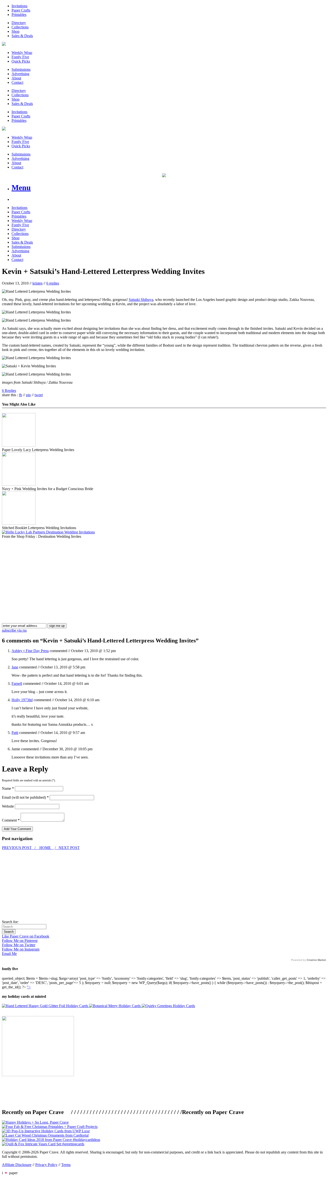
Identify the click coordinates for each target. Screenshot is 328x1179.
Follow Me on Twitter (18, 945)
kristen (37, 283)
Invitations (19, 6)
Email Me (9, 954)
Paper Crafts (21, 10)
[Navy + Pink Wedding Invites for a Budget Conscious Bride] (19, 484)
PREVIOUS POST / (19, 848)
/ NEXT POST (67, 848)
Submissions (21, 69)
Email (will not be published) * (25, 797)
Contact (17, 82)
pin (28, 395)
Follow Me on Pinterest (19, 941)
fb (20, 395)
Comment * (11, 820)
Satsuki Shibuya (141, 300)
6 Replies (9, 391)
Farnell (17, 683)
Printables (19, 15)
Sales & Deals (22, 36)
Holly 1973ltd (22, 700)
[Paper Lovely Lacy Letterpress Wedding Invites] (19, 445)
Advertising (20, 74)
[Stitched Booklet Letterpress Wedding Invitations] (19, 523)
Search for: (10, 922)
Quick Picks (21, 61)
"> (29, 987)
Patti (15, 733)
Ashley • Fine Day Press (30, 651)
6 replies (52, 283)
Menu (21, 187)
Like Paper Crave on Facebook (25, 936)
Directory (19, 23)
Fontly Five (20, 57)
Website (8, 806)
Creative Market (316, 960)
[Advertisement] (42, 572)
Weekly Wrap (22, 53)
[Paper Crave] (4, 44)
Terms (66, 1165)
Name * (8, 788)
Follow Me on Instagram (20, 949)
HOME (45, 848)
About (16, 78)
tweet (39, 395)
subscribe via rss (14, 630)
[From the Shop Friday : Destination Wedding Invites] (48, 532)
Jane (15, 667)
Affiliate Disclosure (16, 1165)
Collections (20, 27)
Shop (15, 31)
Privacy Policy (46, 1165)
